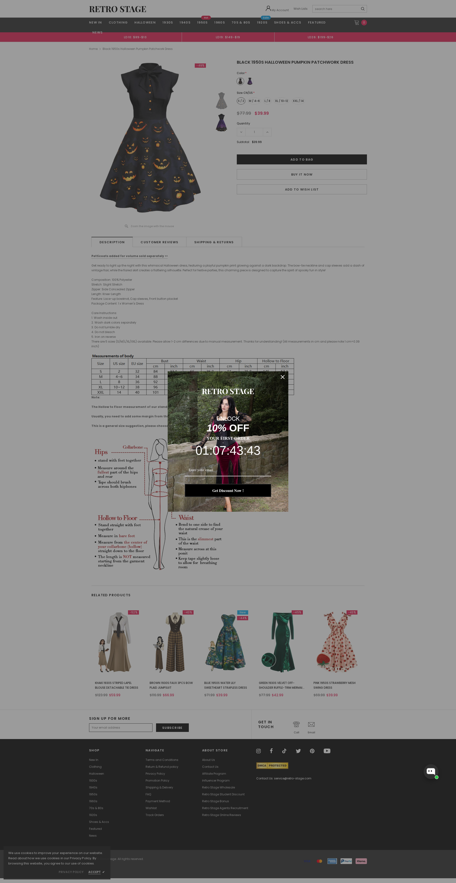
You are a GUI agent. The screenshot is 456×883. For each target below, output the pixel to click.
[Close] (282, 377)
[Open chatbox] (431, 771)
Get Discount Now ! (228, 490)
